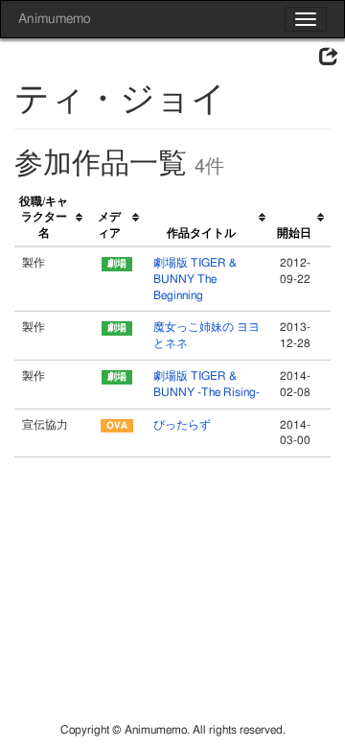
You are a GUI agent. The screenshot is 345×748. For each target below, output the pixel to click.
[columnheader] (51, 218)
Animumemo (54, 19)
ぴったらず (182, 425)
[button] (328, 57)
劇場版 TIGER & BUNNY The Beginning (195, 279)
